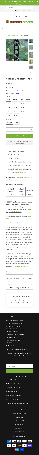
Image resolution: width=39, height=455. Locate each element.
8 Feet (21, 100)
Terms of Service (20, 432)
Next (30, 284)
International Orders (19, 413)
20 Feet (16, 115)
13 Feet (9, 107)
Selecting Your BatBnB (12, 332)
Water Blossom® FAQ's (13, 340)
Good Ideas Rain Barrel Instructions (16, 329)
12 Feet (23, 103)
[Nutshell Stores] (19, 22)
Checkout (26, 11)
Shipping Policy (19, 428)
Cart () (19, 11)
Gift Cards (9, 343)
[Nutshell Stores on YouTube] (16, 17)
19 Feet (9, 115)
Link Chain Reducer (12, 180)
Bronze (9, 123)
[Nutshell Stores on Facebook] (13, 17)
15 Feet (23, 107)
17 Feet (16, 111)
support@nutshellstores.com (19, 403)
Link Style (15, 272)
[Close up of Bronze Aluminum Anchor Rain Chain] (17, 50)
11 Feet (16, 103)
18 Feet (23, 111)
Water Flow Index (20, 173)
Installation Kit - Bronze (20, 266)
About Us (19, 410)
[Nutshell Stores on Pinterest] (19, 17)
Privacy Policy (20, 421)
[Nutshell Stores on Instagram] (23, 17)
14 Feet (16, 107)
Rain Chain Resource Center (14, 320)
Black (17, 123)
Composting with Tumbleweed (15, 334)
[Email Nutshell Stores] (26, 17)
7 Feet (15, 100)
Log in (11, 11)
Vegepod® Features (12, 337)
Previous (9, 284)
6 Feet (8, 100)
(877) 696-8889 (13, 399)
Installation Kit (28, 177)
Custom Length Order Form (14, 323)
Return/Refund (19, 424)
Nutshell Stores (21, 436)
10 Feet (9, 103)
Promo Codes (10, 345)
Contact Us (19, 417)
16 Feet (9, 111)
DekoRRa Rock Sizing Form (14, 326)
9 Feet (28, 100)
